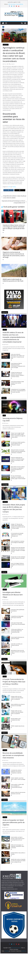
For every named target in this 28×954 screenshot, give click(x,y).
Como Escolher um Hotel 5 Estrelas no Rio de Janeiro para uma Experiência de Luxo (17, 839)
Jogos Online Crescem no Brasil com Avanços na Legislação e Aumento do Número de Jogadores (18, 468)
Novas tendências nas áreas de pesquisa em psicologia (18, 705)
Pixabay (14, 186)
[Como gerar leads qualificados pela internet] (5, 611)
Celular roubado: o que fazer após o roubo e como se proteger (18, 778)
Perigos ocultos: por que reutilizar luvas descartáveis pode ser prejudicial (17, 698)
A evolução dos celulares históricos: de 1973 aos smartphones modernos (16, 771)
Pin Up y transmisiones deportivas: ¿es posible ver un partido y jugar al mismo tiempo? (18, 477)
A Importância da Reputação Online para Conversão (17, 617)
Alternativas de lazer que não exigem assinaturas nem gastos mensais (18, 652)
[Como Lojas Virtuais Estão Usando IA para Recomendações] (5, 624)
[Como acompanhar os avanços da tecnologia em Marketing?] (5, 542)
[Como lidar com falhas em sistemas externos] (5, 645)
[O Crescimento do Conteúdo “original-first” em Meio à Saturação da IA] (5, 535)
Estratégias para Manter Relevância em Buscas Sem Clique (13, 594)
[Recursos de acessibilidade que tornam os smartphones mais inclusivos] (14, 741)
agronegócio (12, 64)
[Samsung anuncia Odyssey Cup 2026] (14, 406)
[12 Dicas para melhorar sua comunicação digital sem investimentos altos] (5, 631)
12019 (9, 186)
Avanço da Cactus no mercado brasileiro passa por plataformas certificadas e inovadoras (18, 451)
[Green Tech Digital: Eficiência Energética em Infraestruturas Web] (5, 565)
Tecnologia (5, 501)
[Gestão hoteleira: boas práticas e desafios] (5, 854)
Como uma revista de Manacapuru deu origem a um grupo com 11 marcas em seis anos (17, 356)
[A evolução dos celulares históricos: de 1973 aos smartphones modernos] (5, 772)
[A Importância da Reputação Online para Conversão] (5, 617)
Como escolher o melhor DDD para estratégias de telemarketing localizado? (17, 786)
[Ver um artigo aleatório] (25, 23)
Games (4, 415)
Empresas (4, 329)
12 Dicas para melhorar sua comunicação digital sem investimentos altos (17, 631)
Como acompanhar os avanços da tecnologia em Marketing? (17, 542)
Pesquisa (4, 676)
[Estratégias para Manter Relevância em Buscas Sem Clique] (14, 580)
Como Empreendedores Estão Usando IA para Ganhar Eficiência (17, 383)
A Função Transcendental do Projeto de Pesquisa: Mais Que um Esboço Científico (14, 681)
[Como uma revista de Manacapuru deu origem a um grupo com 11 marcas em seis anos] (5, 357)
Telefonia (5, 750)
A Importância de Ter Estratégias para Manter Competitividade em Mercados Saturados (18, 391)
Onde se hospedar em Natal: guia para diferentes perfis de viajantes (14, 822)
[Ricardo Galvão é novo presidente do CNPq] (5, 720)
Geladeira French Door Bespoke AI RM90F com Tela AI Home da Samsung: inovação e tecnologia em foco (18, 549)
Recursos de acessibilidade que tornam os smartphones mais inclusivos (13, 755)
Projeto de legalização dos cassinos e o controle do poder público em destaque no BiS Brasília (17, 459)
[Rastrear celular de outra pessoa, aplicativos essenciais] (5, 794)
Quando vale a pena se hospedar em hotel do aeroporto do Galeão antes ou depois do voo (18, 861)
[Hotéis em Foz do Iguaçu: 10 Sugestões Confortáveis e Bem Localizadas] (5, 846)
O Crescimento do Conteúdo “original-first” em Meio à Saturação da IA (17, 535)
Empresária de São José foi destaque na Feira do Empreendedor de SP (13, 201)
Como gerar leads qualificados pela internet (17, 610)
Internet (4, 589)
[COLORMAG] (11, 874)
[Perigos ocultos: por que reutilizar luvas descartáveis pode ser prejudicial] (5, 698)
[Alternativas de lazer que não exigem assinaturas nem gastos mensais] (5, 652)
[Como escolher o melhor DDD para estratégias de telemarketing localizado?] (5, 786)
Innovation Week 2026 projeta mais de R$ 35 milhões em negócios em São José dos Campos (14, 508)
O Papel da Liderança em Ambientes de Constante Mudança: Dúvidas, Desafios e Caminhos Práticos (17, 374)
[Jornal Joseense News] (3, 23)
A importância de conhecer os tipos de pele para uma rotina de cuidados (14, 196)
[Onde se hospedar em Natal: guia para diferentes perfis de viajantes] (14, 808)
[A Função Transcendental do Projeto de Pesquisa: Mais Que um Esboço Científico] (14, 667)
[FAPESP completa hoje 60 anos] (5, 727)
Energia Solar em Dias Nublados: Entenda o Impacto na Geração (18, 557)
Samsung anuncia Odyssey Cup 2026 (12, 419)
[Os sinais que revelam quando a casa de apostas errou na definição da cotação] (5, 444)
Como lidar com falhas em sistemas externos (16, 644)
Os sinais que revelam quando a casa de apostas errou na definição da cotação (18, 444)
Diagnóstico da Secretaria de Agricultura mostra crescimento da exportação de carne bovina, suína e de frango (13, 254)
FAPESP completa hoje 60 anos (17, 726)
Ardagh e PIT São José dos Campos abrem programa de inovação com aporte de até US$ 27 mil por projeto (18, 526)
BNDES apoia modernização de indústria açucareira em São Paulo (13, 280)
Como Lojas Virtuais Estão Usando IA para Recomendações (18, 623)
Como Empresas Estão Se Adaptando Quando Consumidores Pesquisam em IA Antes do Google (18, 365)
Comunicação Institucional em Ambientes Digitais (17, 638)
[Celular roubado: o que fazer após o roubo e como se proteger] (5, 779)
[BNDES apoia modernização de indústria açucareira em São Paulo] (14, 265)
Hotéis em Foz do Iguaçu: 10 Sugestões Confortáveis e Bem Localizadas (17, 846)
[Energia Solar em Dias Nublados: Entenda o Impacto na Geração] (5, 558)
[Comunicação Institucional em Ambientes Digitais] (5, 638)
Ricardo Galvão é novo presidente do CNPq (16, 719)
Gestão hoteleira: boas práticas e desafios (18, 853)
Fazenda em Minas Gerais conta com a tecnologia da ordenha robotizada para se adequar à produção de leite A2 (14, 227)
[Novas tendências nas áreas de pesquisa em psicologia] (5, 706)
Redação (5, 64)
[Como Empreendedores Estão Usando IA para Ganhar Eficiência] (5, 383)
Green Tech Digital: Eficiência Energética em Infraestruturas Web (17, 565)
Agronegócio (5, 44)
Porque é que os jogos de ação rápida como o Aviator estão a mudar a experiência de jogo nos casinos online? (18, 435)
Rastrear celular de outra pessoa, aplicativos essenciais (18, 793)
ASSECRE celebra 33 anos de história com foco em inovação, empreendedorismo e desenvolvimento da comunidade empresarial (14, 337)
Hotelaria (5, 817)
